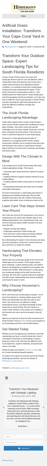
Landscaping (15, 368)
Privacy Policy (7, 460)
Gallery (23, 321)
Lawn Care (25, 368)
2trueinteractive (19, 396)
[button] (3, 407)
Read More (23, 426)
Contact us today (31, 350)
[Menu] (6, 378)
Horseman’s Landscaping (12, 361)
